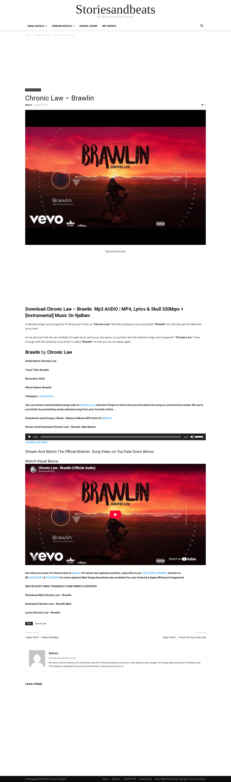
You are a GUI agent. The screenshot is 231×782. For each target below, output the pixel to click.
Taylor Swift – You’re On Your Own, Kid (184, 637)
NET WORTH (109, 25)
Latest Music (46, 396)
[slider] (199, 436)
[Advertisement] (115, 63)
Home (28, 35)
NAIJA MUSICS (36, 25)
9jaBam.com (88, 405)
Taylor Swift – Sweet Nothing (41, 637)
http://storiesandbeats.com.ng (62, 658)
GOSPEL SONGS (88, 25)
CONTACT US (130, 778)
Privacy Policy (145, 778)
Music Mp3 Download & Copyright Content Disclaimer (180, 778)
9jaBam (107, 418)
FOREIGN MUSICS (62, 25)
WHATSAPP (35, 577)
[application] (115, 436)
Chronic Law (40, 623)
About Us (116, 778)
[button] (202, 26)
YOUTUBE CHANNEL (154, 573)
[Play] (29, 437)
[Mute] (192, 437)
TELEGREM (53, 577)
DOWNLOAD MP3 (36, 442)
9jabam (28, 104)
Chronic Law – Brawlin (59, 98)
